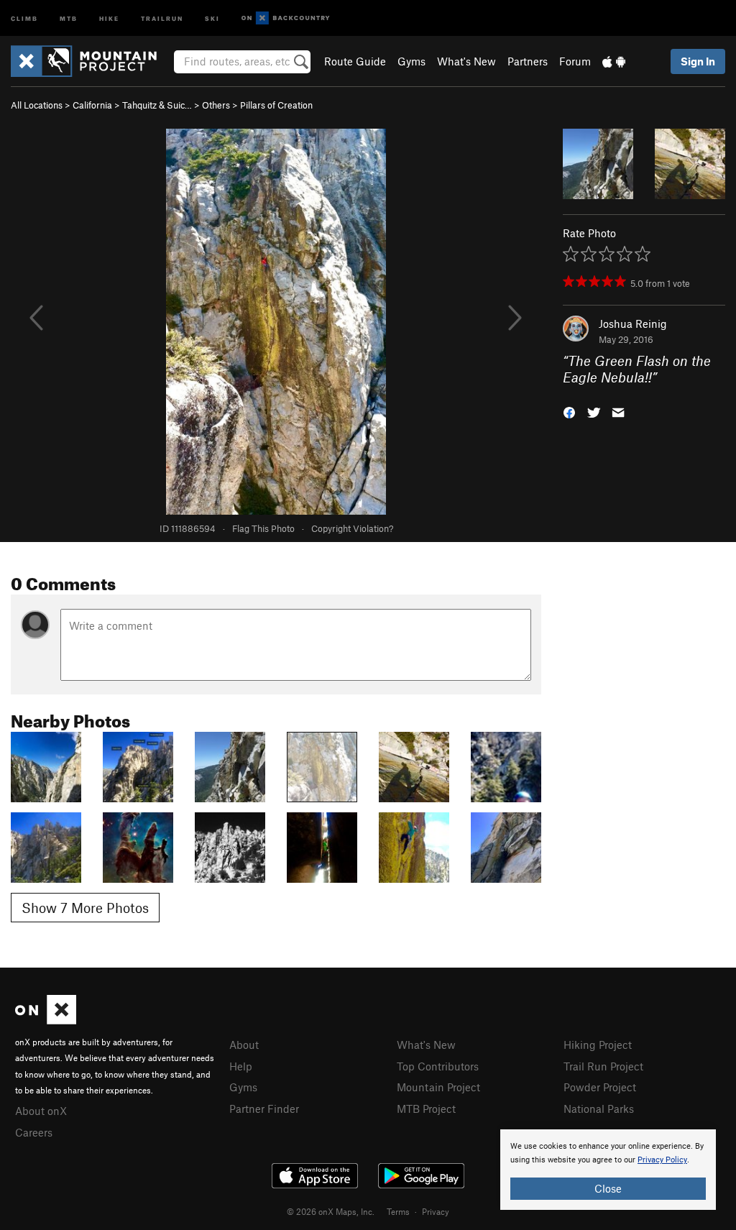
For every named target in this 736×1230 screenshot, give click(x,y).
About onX (41, 1110)
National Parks (599, 1108)
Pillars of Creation (276, 105)
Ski (212, 17)
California (92, 105)
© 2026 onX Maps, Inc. (330, 1211)
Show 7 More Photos (85, 907)
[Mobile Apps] (613, 61)
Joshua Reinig (633, 323)
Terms (398, 1211)
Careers (33, 1132)
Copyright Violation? (352, 528)
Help (240, 1066)
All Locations (37, 105)
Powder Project (600, 1086)
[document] (608, 1169)
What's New (466, 61)
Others (216, 105)
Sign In (698, 61)
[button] (569, 411)
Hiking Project (598, 1044)
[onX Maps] (45, 1020)
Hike (109, 17)
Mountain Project (438, 1086)
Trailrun (162, 17)
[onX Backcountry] (286, 18)
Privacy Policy (662, 1160)
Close (608, 1188)
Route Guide (355, 61)
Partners (527, 61)
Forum (575, 61)
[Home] (91, 61)
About (244, 1044)
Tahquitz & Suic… (157, 105)
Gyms (411, 61)
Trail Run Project (603, 1066)
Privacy (435, 1211)
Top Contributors (438, 1066)
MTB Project (426, 1108)
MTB (69, 17)
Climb (24, 17)
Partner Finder (264, 1108)
